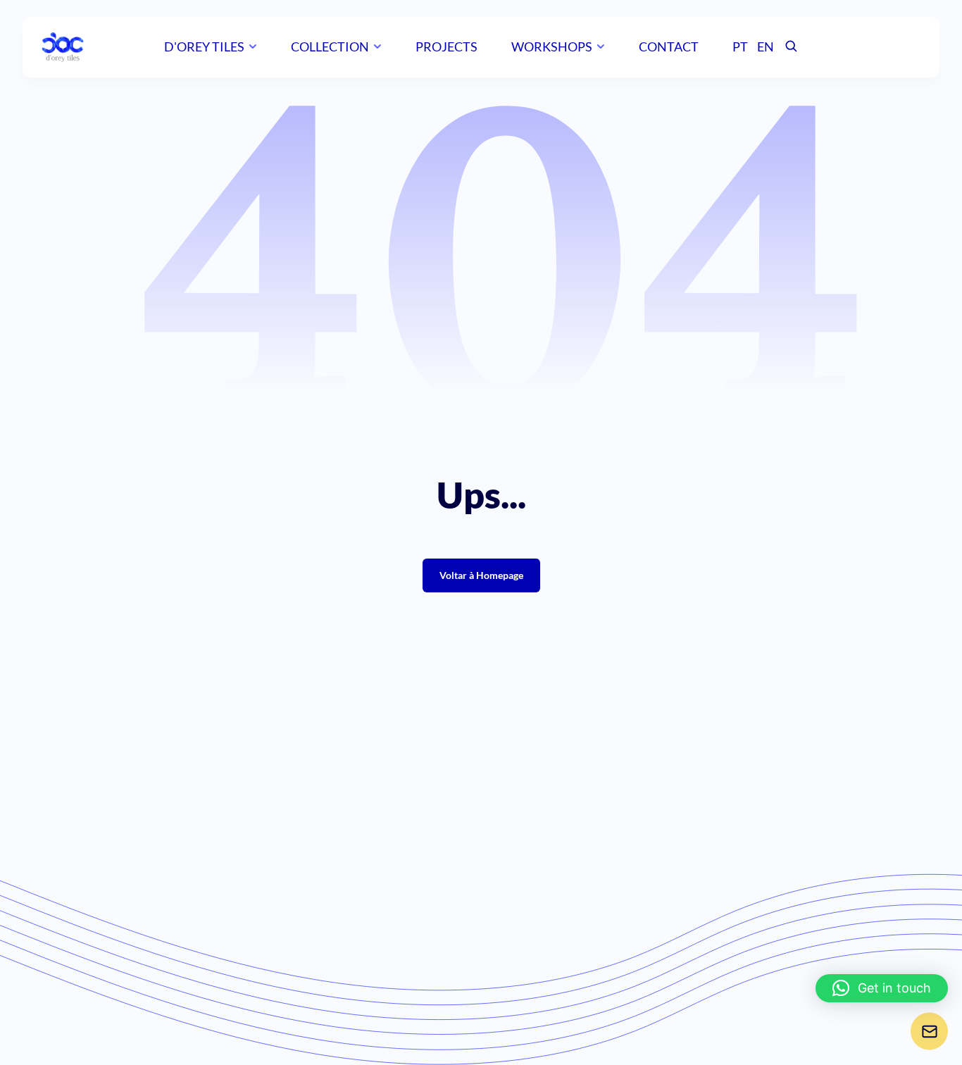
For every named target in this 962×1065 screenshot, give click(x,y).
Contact (669, 46)
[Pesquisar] (791, 47)
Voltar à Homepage (481, 575)
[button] (882, 988)
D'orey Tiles (204, 46)
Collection (330, 46)
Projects (446, 46)
